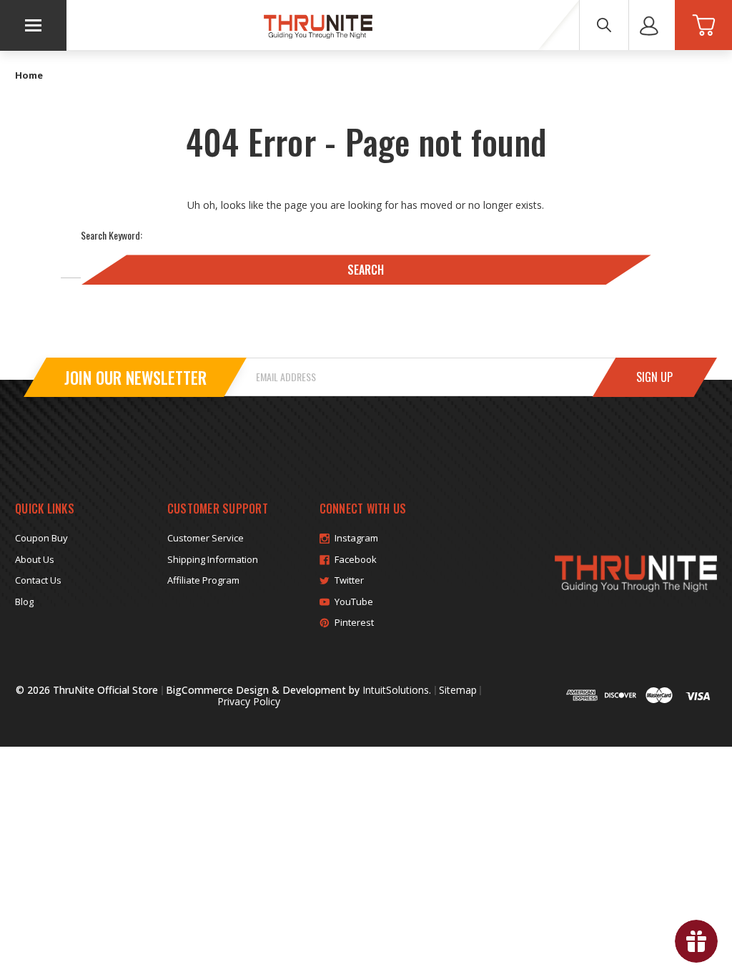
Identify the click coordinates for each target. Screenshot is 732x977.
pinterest (354, 622)
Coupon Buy (41, 537)
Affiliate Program (203, 580)
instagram (356, 537)
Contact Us (38, 580)
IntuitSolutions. (396, 690)
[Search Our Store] (604, 25)
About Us (34, 559)
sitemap (458, 690)
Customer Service (205, 537)
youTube (354, 601)
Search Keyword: (111, 234)
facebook (356, 559)
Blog (24, 601)
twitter (349, 580)
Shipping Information (212, 559)
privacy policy (248, 701)
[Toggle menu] (33, 25)
